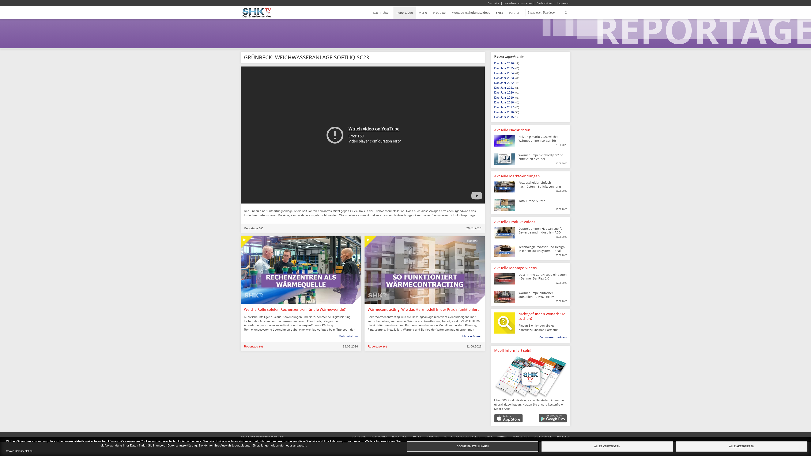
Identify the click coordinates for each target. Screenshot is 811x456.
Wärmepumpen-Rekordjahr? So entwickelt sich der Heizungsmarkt (540, 159)
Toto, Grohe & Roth (531, 201)
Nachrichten (382, 13)
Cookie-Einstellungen (473, 446)
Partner (514, 13)
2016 (510, 112)
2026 (510, 63)
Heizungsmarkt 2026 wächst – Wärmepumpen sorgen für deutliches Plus (539, 140)
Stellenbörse (544, 3)
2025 (510, 68)
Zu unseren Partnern (553, 337)
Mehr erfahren (348, 336)
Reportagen (404, 13)
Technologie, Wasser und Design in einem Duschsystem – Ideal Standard (541, 250)
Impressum (563, 3)
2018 (510, 102)
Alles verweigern (607, 446)
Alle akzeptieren (741, 446)
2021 (510, 87)
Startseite (493, 3)
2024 (510, 73)
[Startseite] (256, 13)
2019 (510, 97)
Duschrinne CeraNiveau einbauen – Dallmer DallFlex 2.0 (542, 276)
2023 (510, 78)
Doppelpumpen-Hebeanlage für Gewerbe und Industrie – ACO (541, 230)
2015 (510, 117)
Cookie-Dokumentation (19, 451)
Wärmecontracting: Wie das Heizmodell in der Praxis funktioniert (423, 309)
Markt (423, 13)
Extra (499, 13)
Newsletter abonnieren (518, 3)
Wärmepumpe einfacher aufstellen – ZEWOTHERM (536, 295)
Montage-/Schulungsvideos (471, 13)
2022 (510, 82)
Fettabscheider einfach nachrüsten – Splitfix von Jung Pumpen (539, 186)
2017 (510, 107)
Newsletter (521, 437)
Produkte (439, 13)
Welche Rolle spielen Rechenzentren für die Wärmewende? (295, 309)
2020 (510, 92)
